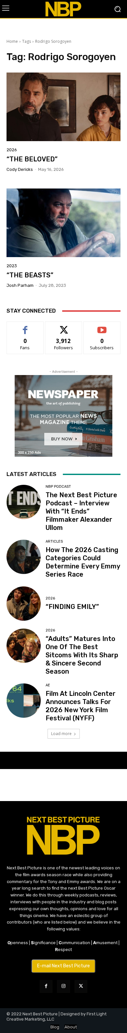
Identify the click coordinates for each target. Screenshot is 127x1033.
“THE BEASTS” (30, 275)
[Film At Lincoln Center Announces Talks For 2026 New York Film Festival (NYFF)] (24, 700)
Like (25, 326)
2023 (12, 266)
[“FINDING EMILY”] (24, 603)
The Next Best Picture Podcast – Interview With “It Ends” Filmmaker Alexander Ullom (81, 511)
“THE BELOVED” (32, 159)
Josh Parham (20, 285)
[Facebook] (46, 986)
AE (48, 685)
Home (12, 41)
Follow (63, 326)
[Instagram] (63, 986)
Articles (54, 541)
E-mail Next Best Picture (63, 966)
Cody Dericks (20, 169)
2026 (12, 150)
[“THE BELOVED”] (63, 107)
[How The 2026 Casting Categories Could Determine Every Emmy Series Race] (24, 557)
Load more (61, 733)
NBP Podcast (58, 486)
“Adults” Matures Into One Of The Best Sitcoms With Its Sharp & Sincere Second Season (82, 655)
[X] (81, 986)
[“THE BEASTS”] (63, 223)
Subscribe (102, 326)
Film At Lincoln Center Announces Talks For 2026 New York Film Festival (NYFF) (81, 706)
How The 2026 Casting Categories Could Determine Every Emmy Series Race (83, 562)
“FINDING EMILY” (72, 607)
